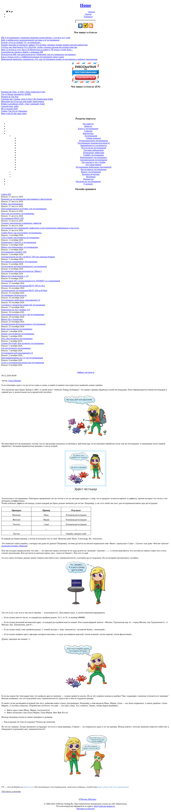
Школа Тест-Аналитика (12, 319)
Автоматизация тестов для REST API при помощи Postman (28, 257)
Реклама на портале (85, 808)
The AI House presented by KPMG (16, 94)
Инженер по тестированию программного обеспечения (26, 199)
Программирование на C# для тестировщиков (22, 358)
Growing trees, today (10, 106)
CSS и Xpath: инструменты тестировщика (20, 237)
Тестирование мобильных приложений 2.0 (20, 300)
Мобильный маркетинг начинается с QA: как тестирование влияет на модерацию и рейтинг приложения (49, 59)
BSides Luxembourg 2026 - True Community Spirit (23, 104)
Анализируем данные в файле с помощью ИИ (22, 52)
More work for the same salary (14, 113)
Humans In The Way (10, 97)
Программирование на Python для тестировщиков (23, 209)
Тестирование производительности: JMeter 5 (21, 271)
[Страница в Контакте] (80, 27)
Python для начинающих (12, 204)
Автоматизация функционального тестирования (23, 324)
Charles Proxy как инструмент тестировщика (21, 233)
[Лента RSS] (90, 27)
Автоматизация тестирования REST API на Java (23, 286)
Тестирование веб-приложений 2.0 (17, 353)
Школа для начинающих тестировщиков (19, 247)
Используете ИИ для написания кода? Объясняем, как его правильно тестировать (38, 54)
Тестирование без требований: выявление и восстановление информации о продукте (40, 228)
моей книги (29, 787)
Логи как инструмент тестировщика (17, 213)
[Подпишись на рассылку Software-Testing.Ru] (85, 27)
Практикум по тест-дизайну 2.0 (15, 310)
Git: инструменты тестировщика (16, 348)
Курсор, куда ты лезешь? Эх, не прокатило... (21, 42)
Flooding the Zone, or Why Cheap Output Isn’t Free (23, 92)
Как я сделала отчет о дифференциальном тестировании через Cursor (32, 57)
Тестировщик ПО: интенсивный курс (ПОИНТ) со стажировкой (30, 281)
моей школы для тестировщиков (113, 787)
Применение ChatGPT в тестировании (18, 242)
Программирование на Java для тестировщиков (22, 314)
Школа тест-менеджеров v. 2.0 (14, 276)
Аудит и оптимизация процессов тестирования (22, 362)
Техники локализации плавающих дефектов (21, 223)
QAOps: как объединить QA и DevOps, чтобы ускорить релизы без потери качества (39, 47)
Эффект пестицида (85, 372)
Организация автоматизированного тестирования (24, 266)
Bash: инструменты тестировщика (16, 329)
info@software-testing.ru (104, 806)
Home (85, 5)
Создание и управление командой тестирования (23, 305)
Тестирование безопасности (14, 295)
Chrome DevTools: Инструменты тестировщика (22, 343)
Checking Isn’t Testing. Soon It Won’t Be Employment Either (27, 99)
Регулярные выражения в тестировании (19, 261)
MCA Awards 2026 (9, 109)
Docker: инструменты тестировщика (17, 334)
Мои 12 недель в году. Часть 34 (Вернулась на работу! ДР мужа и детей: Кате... (37, 49)
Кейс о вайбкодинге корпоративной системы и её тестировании (30, 40)
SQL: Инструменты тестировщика (16, 338)
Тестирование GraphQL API (13, 252)
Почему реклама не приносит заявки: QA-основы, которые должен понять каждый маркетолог (44, 45)
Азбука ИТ (6, 194)
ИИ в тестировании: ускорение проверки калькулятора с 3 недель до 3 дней (35, 37)
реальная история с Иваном (14, 546)
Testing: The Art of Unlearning (14, 111)
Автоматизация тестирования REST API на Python (24, 290)
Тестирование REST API (12, 218)
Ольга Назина (14, 380)
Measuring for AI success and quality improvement (22, 101)
